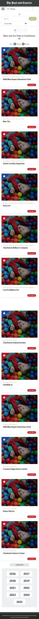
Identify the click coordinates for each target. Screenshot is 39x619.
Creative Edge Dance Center (15, 469)
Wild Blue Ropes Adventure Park (17, 79)
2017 (26, 573)
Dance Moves (8, 511)
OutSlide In (7, 385)
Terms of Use (18, 617)
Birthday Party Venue (10, 340)
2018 (13, 580)
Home (12, 9)
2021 (13, 587)
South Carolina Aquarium (14, 163)
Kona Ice (6, 205)
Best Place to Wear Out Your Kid (13, 77)
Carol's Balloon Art (11, 290)
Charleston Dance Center (14, 553)
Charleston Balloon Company (15, 248)
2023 (13, 594)
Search (33, 18)
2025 (19, 601)
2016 (13, 573)
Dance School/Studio (9, 466)
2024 (26, 594)
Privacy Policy (25, 617)
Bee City (6, 121)
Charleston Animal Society (14, 342)
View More (31, 85)
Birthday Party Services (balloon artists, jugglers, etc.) (20, 203)
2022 (26, 587)
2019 (26, 580)
